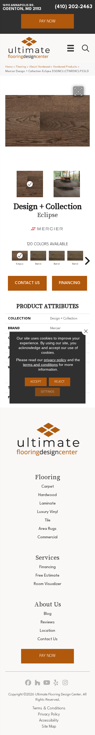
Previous (8, 181)
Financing (69, 283)
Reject (59, 381)
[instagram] (65, 683)
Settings (47, 391)
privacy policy (55, 360)
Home (9, 66)
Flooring (21, 66)
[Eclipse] (20, 255)
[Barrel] (38, 255)
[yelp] (56, 683)
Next (87, 181)
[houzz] (37, 683)
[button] (47, 21)
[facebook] (28, 683)
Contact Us (27, 283)
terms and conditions (40, 364)
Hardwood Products (65, 66)
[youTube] (47, 683)
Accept (35, 381)
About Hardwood (39, 66)
